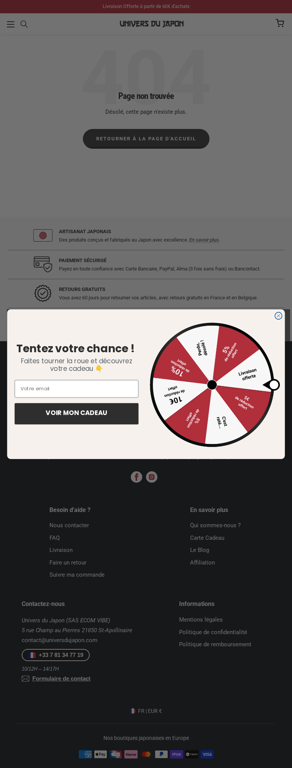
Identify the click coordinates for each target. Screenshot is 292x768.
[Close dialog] (278, 315)
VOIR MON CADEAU (76, 413)
